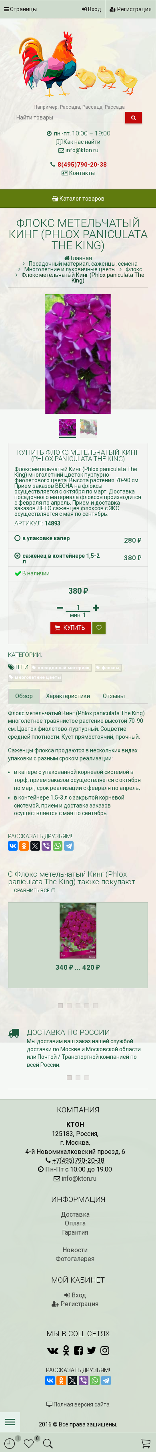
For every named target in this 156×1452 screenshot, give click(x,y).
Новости (75, 1250)
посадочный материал (63, 667)
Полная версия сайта (81, 1404)
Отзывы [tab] (114, 696)
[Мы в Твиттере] (91, 1350)
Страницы (23, 9)
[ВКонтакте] (13, 846)
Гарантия (75, 1232)
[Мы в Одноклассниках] (66, 1350)
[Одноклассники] (24, 846)
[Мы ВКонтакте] (52, 1350)
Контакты (82, 173)
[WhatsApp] (57, 846)
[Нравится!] (99, 628)
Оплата (75, 1223)
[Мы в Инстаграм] (104, 1350)
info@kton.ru (82, 150)
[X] (35, 846)
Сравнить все (32, 890)
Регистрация (134, 9)
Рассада (70, 107)
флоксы (110, 667)
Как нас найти (82, 142)
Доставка (75, 1214)
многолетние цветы (38, 677)
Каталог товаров (81, 198)
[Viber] (46, 846)
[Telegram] (69, 846)
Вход (94, 9)
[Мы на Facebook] (78, 1350)
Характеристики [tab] (68, 696)
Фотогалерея (75, 1259)
